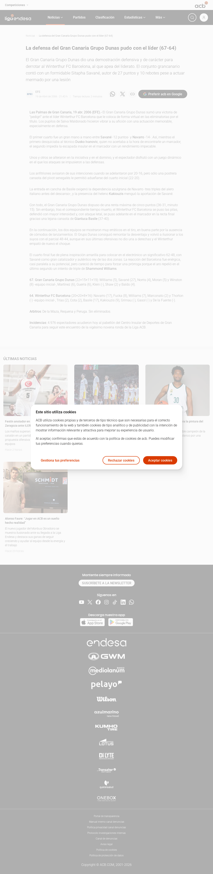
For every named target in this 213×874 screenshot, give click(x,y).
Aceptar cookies (160, 460)
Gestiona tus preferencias (60, 460)
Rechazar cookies (121, 460)
